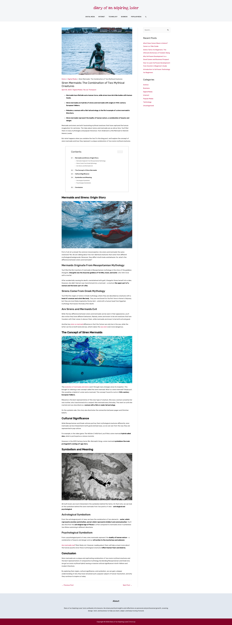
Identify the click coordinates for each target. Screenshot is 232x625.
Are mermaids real (68, 545)
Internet (146, 95)
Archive (146, 85)
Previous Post (68, 585)
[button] (146, 17)
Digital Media (77, 90)
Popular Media (148, 99)
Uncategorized (148, 105)
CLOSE (120, 151)
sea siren (104, 327)
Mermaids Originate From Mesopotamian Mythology (91, 161)
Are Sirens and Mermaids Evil (84, 166)
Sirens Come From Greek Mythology (86, 163)
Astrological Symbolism (83, 180)
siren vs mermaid (77, 324)
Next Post (127, 585)
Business (146, 88)
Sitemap (132, 622)
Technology (147, 102)
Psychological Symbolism (83, 183)
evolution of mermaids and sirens (77, 387)
